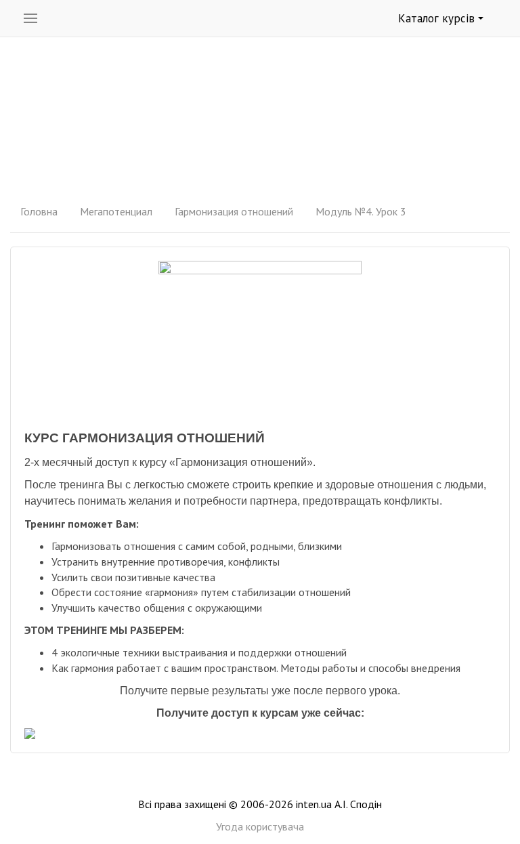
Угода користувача (260, 826)
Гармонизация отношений (234, 211)
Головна (39, 211)
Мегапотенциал (116, 211)
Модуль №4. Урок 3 (361, 211)
